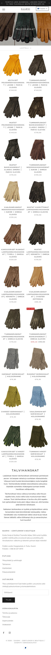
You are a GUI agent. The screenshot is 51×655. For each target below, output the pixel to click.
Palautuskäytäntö (8, 572)
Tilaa (9, 600)
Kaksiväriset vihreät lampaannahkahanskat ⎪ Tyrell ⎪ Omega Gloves (13, 455)
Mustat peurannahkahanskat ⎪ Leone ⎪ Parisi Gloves (13, 126)
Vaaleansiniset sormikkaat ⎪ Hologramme (38, 414)
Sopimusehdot (7, 621)
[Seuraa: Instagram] (10, 633)
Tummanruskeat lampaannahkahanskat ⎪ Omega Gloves (13, 336)
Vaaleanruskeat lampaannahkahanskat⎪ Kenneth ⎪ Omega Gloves (13, 295)
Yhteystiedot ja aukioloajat (12, 560)
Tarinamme (6, 564)
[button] (42, 9)
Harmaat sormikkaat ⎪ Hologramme (13, 375)
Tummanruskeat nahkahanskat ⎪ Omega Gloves (38, 336)
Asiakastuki (6, 624)
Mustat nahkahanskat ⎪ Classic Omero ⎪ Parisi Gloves (13, 168)
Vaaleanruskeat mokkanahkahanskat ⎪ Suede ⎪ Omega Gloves (13, 210)
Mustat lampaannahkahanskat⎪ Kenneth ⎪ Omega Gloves (37, 253)
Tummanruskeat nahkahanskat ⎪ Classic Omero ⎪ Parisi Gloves (38, 126)
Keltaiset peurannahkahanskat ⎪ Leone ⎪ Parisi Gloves (13, 83)
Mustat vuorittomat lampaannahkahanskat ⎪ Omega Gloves (38, 209)
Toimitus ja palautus (9, 613)
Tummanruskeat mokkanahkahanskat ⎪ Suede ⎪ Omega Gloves (38, 168)
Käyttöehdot (7, 568)
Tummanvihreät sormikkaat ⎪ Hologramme (38, 454)
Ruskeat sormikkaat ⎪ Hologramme (38, 375)
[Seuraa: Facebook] (3, 633)
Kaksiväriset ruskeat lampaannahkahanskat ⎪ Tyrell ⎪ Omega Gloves (13, 253)
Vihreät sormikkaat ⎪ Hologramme (13, 413)
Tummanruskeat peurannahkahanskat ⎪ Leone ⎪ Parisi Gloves (38, 83)
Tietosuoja (6, 617)
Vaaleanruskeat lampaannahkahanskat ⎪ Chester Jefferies (38, 295)
